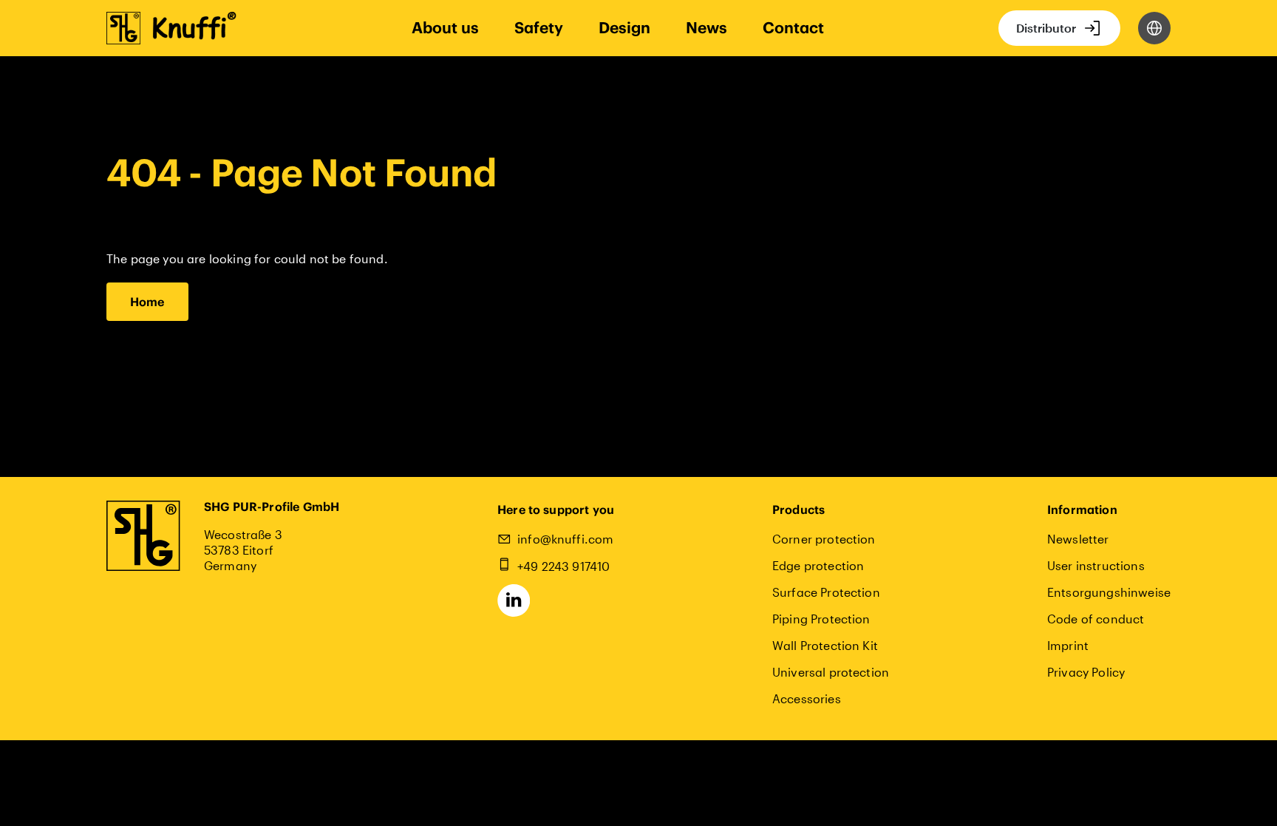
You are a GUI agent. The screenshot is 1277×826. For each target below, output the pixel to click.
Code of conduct (1095, 619)
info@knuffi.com (565, 539)
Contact (793, 28)
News (706, 28)
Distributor (1046, 28)
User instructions (1096, 565)
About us (445, 28)
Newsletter (1078, 539)
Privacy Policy (1086, 672)
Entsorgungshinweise (1109, 592)
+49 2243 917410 (563, 566)
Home (147, 301)
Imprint (1068, 645)
